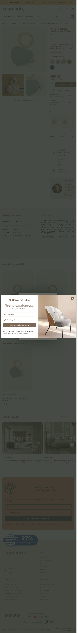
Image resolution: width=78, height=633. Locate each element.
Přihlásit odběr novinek (18, 325)
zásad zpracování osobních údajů (18, 333)
